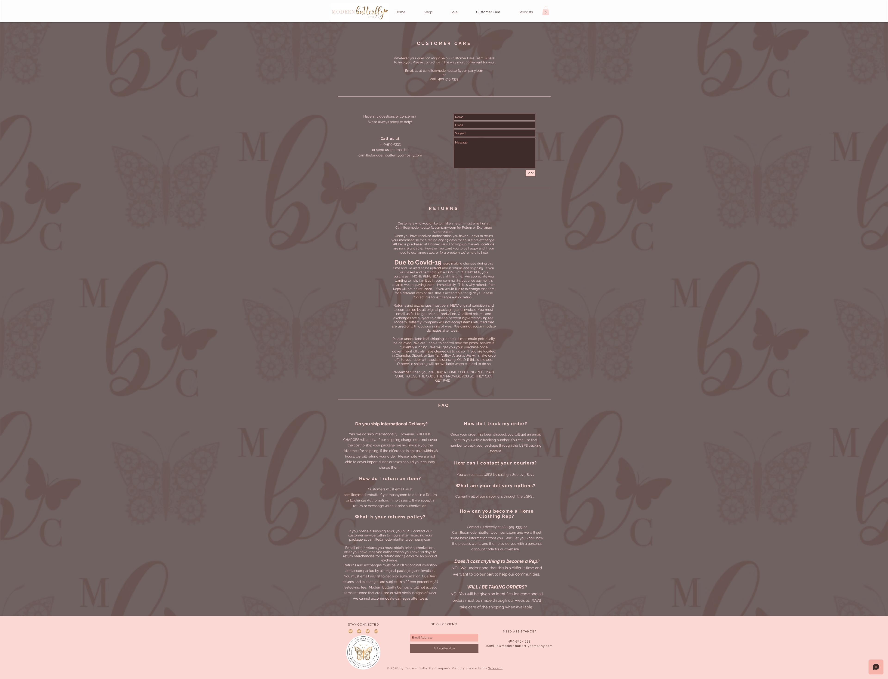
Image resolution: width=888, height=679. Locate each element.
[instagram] (376, 631)
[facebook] (359, 631)
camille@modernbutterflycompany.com (453, 70)
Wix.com (495, 668)
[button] (545, 10)
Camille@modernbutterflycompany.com (425, 227)
